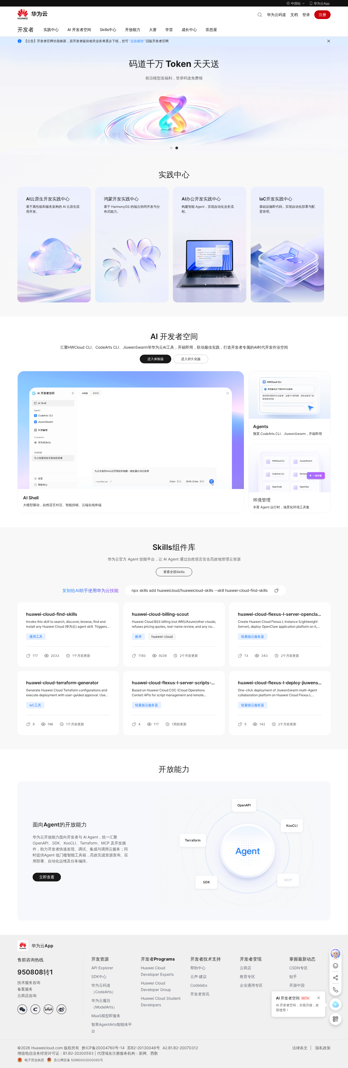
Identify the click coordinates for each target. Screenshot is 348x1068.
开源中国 (296, 985)
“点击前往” (137, 41)
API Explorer (102, 967)
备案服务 (25, 989)
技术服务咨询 (28, 982)
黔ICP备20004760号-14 (103, 1047)
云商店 (245, 967)
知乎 (293, 976)
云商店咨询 (26, 995)
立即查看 (46, 877)
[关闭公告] (329, 41)
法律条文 (299, 1047)
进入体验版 (155, 359)
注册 (322, 14)
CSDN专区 (298, 967)
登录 (306, 14)
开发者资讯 (199, 994)
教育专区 (247, 976)
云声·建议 (198, 976)
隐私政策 (323, 1047)
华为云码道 (276, 14)
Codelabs (198, 985)
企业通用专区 (251, 985)
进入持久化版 (191, 359)
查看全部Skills (174, 572)
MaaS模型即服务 (105, 1015)
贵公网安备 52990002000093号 (78, 1060)
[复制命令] (276, 590)
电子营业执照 (34, 1060)
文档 (294, 14)
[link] (54, 244)
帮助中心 (198, 967)
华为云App (322, 3)
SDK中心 (99, 976)
